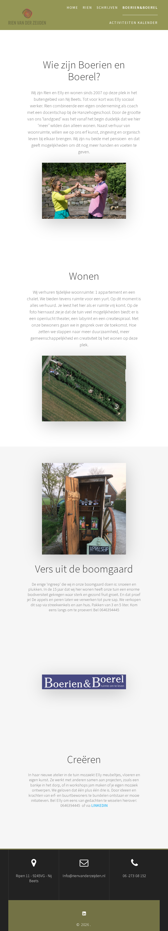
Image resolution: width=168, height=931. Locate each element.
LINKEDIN (99, 805)
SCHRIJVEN (107, 7)
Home (72, 7)
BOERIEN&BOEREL (140, 7)
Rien (87, 7)
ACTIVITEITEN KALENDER (133, 22)
